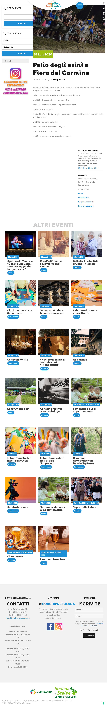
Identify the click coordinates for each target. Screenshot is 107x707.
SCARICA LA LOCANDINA (88, 168)
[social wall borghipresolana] (15, 81)
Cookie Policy (6, 702)
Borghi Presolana (7, 701)
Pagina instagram (86, 206)
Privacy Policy (66, 701)
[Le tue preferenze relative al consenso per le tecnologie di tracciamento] (103, 703)
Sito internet (83, 197)
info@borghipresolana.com (18, 618)
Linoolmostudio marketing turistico (19, 703)
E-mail (80, 193)
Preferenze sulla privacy (19, 702)
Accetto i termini (90, 630)
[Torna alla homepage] (53, 5)
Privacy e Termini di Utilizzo (92, 625)
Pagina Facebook (85, 202)
